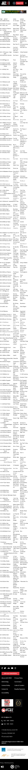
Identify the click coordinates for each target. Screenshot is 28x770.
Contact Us (5, 689)
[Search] (14, 3)
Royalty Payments (19, 689)
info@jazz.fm (8, 717)
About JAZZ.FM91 (7, 678)
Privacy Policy (18, 678)
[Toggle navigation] (26, 3)
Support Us (20, 3)
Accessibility (5, 693)
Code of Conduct (19, 685)
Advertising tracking (9, 762)
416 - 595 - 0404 (9, 720)
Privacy (2, 762)
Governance (18, 681)
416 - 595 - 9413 (8, 724)
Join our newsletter (10, 673)
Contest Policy (6, 685)
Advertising (5, 681)
